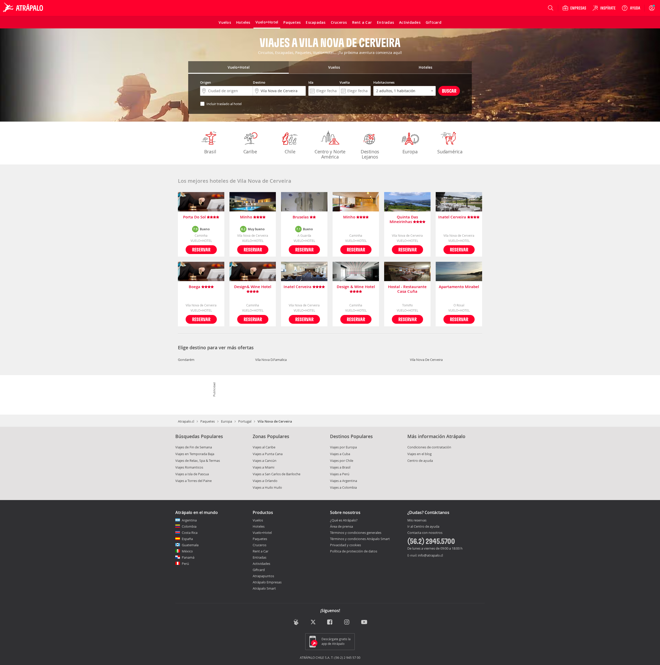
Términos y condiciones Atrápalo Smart (360, 538)
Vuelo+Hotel (262, 532)
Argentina (189, 520)
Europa (410, 151)
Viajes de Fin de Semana (193, 447)
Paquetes (207, 421)
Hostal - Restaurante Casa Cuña (407, 289)
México (187, 551)
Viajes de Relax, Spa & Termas (197, 460)
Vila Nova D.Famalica (271, 359)
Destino (259, 82)
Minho (246, 217)
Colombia (189, 526)
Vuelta (345, 82)
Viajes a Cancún (264, 460)
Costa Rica (189, 532)
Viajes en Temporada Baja (194, 454)
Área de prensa (341, 526)
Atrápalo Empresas (267, 582)
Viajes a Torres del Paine (193, 480)
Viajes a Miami (263, 467)
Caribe (250, 151)
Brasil (210, 151)
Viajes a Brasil (340, 467)
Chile (290, 151)
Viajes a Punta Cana (268, 454)
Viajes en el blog (419, 454)
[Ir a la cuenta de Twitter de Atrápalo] (313, 623)
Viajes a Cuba (340, 454)
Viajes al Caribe (264, 447)
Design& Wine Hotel (252, 286)
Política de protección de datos (353, 551)
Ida (311, 82)
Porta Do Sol (195, 217)
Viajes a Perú (339, 474)
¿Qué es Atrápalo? (344, 520)
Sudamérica (450, 151)
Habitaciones (383, 82)
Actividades (261, 563)
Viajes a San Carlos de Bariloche (276, 474)
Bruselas (301, 217)
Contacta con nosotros (424, 533)
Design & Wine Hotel (356, 286)
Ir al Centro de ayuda (423, 527)
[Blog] (296, 622)
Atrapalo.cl (186, 421)
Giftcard (259, 569)
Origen (205, 82)
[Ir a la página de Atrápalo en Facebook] (330, 623)
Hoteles (259, 526)
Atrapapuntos (263, 576)
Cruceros (259, 545)
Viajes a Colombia (343, 487)
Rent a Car (260, 551)
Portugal (244, 421)
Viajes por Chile (341, 460)
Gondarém (186, 359)
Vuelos (258, 520)
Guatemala (190, 545)
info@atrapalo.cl (430, 555)
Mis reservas (416, 520)
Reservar (201, 249)
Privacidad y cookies (345, 545)
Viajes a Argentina (343, 480)
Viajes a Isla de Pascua (192, 474)
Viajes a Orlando (265, 480)
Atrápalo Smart (264, 588)
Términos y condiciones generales (355, 532)
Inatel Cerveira (452, 217)
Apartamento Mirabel (459, 286)
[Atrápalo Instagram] (347, 623)
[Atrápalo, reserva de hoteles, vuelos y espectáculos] (23, 8)
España (187, 538)
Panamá (188, 557)
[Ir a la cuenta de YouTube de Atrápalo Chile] (364, 623)
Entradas (259, 557)
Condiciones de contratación (429, 447)
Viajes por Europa (343, 447)
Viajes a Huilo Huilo (267, 487)
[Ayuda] (631, 8)
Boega (195, 286)
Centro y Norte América (330, 154)
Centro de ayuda (420, 460)
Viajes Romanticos (189, 467)
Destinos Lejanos (370, 154)
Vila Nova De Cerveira (426, 359)
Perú (185, 563)
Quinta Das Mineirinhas (404, 219)
